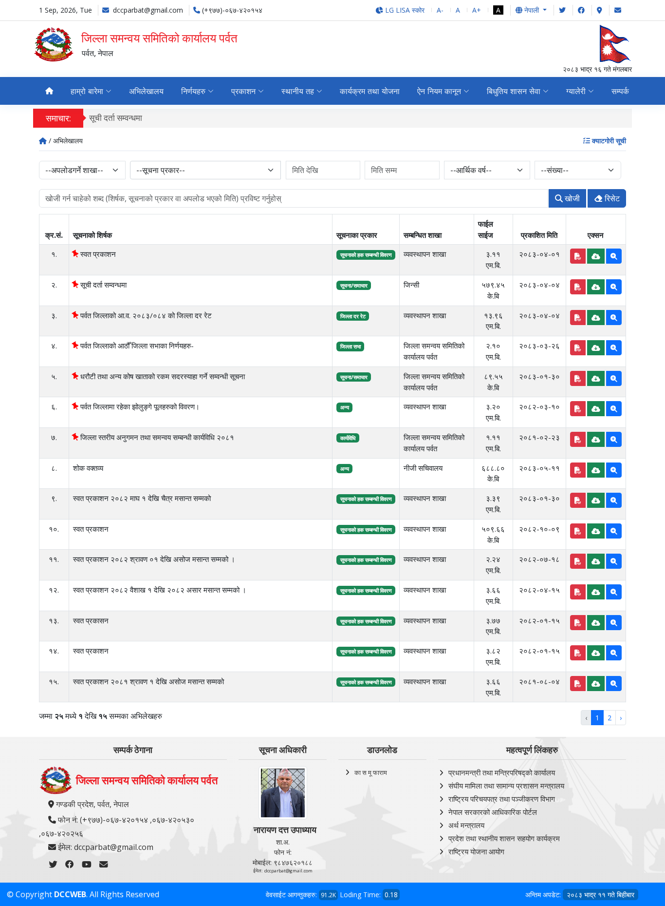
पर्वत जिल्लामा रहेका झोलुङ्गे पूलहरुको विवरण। (139, 406)
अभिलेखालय (146, 91)
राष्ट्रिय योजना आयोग (476, 851)
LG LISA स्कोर (404, 10)
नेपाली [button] (531, 10)
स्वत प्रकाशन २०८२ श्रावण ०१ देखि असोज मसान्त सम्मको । (154, 559)
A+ (476, 10)
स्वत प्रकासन (91, 620)
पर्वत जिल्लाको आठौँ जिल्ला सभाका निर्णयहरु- (136, 345)
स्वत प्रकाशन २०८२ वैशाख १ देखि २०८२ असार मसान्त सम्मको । (159, 590)
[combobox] (205, 170)
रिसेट (611, 198)
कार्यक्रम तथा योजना (370, 91)
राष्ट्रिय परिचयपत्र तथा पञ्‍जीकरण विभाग (501, 799)
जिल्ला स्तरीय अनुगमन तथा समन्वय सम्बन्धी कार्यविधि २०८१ (156, 437)
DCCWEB (70, 894)
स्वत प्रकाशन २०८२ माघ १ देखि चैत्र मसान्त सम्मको (142, 498)
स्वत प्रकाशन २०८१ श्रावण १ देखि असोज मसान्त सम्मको (148, 681)
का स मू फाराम (370, 772)
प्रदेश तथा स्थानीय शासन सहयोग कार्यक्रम (504, 838)
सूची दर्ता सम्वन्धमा (115, 117)
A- (440, 10)
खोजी (571, 198)
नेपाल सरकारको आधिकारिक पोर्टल (492, 812)
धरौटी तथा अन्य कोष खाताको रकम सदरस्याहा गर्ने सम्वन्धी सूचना (161, 376)
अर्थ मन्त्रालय (466, 825)
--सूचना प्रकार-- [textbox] (160, 170)
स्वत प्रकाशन (97, 254)
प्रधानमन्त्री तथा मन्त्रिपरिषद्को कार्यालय (501, 772)
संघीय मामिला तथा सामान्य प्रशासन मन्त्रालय (506, 785)
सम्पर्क (620, 91)
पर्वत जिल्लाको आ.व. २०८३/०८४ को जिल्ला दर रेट (145, 315)
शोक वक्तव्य (88, 468)
